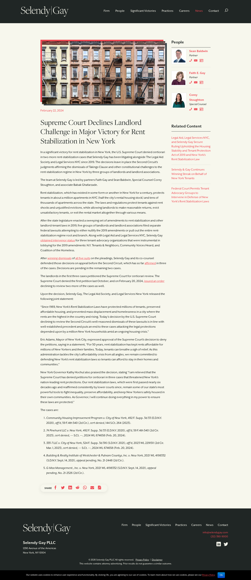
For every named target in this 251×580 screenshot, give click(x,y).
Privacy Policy (142, 559)
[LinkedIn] (218, 545)
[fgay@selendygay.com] (197, 83)
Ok (221, 575)
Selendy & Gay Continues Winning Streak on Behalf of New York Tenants (189, 174)
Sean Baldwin (198, 51)
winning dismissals (59, 258)
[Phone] (191, 61)
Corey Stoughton (196, 97)
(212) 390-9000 (219, 536)
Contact (214, 11)
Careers (184, 11)
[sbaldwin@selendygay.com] (197, 61)
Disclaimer (157, 559)
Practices (167, 11)
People (120, 11)
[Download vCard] (202, 61)
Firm (107, 11)
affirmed (150, 263)
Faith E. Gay (197, 73)
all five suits (82, 258)
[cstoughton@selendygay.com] (197, 110)
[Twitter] (226, 545)
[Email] (92, 488)
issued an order (154, 281)
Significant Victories (143, 11)
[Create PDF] (99, 488)
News (199, 11)
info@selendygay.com (215, 532)
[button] (226, 11)
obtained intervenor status (57, 240)
